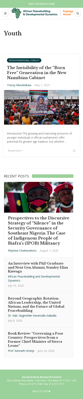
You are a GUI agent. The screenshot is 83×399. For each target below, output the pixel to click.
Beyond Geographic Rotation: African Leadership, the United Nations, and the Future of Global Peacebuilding (36, 304)
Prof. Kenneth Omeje (21, 351)
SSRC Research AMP (41, 4)
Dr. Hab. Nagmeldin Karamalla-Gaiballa (32, 315)
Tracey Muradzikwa (19, 85)
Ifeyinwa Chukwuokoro (22, 250)
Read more (14, 150)
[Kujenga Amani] (42, 13)
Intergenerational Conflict (24, 60)
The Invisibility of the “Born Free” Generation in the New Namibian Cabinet (36, 72)
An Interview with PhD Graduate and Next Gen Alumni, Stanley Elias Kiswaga (38, 267)
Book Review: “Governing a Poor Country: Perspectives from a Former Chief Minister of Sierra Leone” (35, 339)
